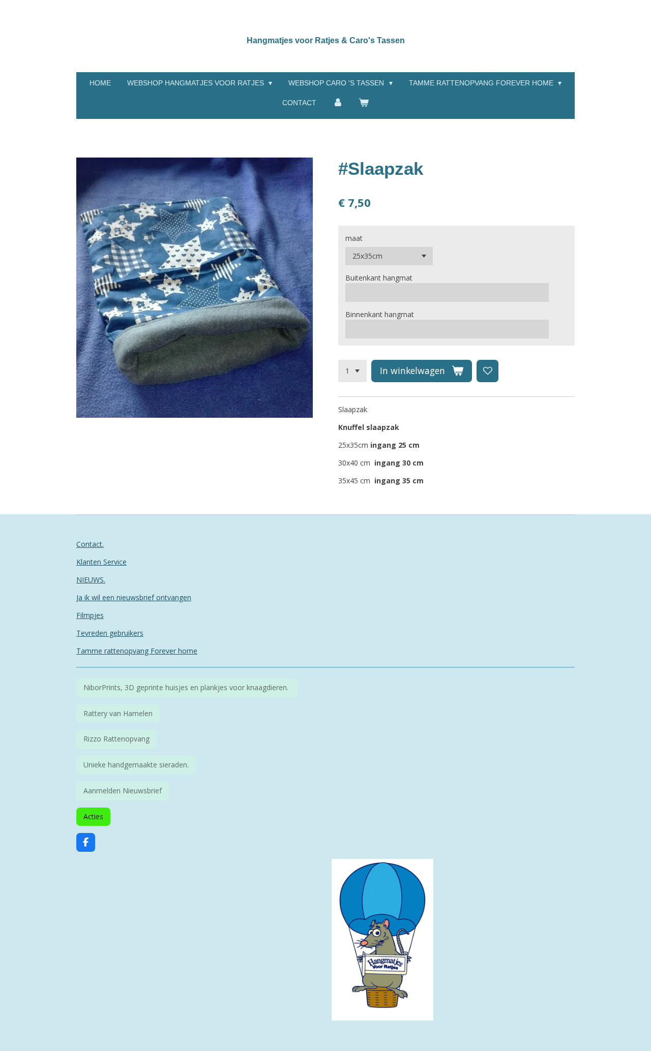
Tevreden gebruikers (109, 633)
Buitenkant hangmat (378, 278)
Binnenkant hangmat (379, 314)
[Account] (337, 103)
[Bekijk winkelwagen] (364, 103)
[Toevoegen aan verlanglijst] (488, 371)
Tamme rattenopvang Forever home (136, 651)
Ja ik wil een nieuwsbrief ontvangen (133, 597)
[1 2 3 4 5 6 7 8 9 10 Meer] (352, 371)
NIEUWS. (90, 579)
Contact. (90, 544)
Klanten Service (101, 562)
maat (354, 238)
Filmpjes (90, 615)
